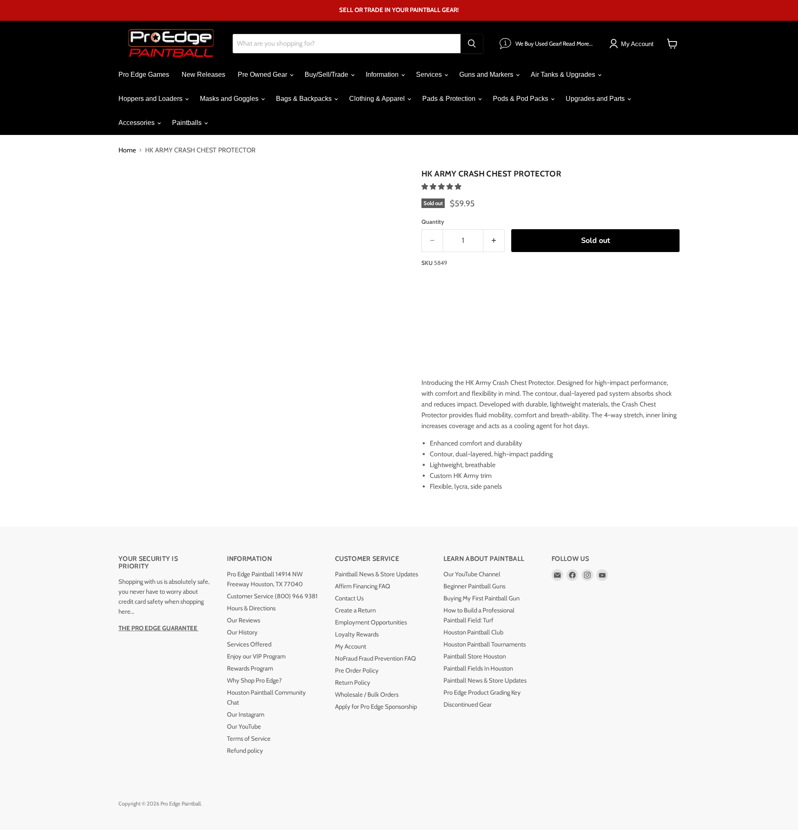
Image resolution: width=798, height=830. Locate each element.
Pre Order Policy (357, 670)
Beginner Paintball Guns (474, 586)
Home (127, 150)
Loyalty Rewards (357, 634)
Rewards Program (250, 668)
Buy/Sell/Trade (327, 74)
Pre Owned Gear (263, 74)
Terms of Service (249, 738)
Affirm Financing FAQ (362, 586)
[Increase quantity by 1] (494, 240)
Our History (242, 632)
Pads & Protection (449, 98)
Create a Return (355, 610)
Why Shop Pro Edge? (254, 680)
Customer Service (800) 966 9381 (272, 596)
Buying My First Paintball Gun (481, 598)
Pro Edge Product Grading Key (482, 692)
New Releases (203, 74)
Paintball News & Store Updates (376, 574)
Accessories (137, 122)
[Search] (472, 43)
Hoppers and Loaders (151, 98)
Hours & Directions (251, 608)
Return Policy (352, 682)
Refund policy (245, 750)
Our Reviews (243, 620)
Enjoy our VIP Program (256, 656)
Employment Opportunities (371, 622)
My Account (350, 646)
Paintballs (187, 122)
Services (429, 74)
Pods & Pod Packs (521, 98)
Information (383, 74)
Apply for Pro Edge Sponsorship (376, 706)
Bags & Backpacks (304, 98)
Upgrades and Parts (596, 98)
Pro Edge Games (143, 74)
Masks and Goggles (230, 98)
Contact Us (349, 598)
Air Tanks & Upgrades (564, 74)
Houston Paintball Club (473, 632)
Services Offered (249, 644)
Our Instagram (245, 714)
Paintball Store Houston (474, 656)
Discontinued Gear (467, 704)
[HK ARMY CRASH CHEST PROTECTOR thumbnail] (134, 189)
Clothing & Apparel (377, 98)
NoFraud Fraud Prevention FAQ (375, 658)
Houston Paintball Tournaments (484, 644)
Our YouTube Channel (471, 574)
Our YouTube (244, 726)
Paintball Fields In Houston (478, 668)
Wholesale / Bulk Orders (367, 694)
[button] (442, 187)
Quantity (432, 221)
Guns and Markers (487, 74)
